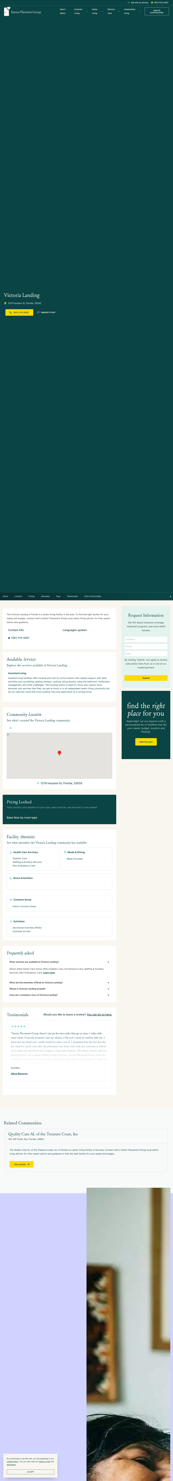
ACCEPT (30, 1472)
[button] (59, 962)
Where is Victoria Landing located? (27, 988)
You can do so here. (99, 1014)
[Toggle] (15, 1067)
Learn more (49, 972)
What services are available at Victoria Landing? (34, 961)
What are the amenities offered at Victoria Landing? (36, 982)
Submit (146, 678)
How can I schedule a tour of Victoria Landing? (33, 995)
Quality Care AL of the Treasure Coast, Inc (43, 1134)
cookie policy (12, 1461)
